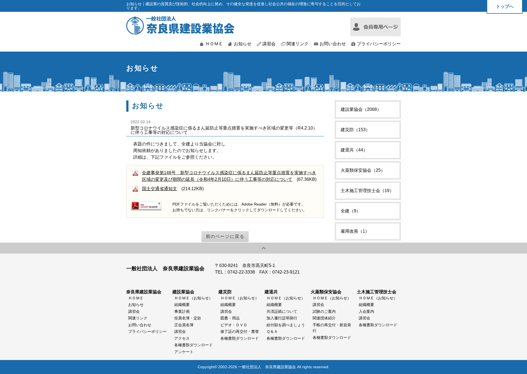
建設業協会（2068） (361, 109)
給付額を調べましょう (286, 325)
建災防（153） (355, 129)
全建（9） (351, 211)
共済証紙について (282, 311)
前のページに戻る (225, 236)
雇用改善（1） (355, 231)
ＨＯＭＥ (214, 44)
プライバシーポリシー (379, 44)
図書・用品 (230, 318)
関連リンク (298, 44)
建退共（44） (354, 150)
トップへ (505, 6)
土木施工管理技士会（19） (367, 190)
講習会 (269, 44)
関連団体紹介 (324, 318)
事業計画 (182, 311)
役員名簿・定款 (187, 318)
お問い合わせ (332, 44)
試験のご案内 (324, 311)
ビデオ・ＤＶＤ (233, 325)
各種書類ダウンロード (193, 345)
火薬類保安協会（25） (363, 170)
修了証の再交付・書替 (239, 331)
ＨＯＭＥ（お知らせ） (193, 298)
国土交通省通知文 (159, 188)
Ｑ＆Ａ (272, 331)
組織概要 (182, 304)
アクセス (182, 338)
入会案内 (366, 311)
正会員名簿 (184, 325)
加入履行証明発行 (282, 318)
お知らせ (242, 44)
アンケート (184, 352)
